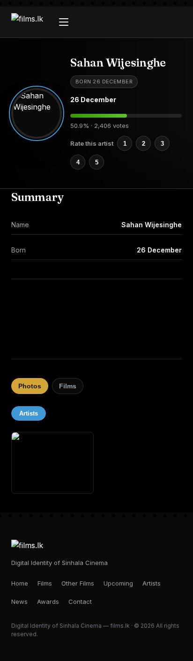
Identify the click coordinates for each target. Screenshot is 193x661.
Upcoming (118, 583)
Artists (28, 413)
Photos (29, 386)
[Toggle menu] (63, 22)
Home (19, 583)
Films (67, 386)
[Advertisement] (96, 319)
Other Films (77, 583)
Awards (48, 601)
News (19, 601)
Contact (80, 601)
